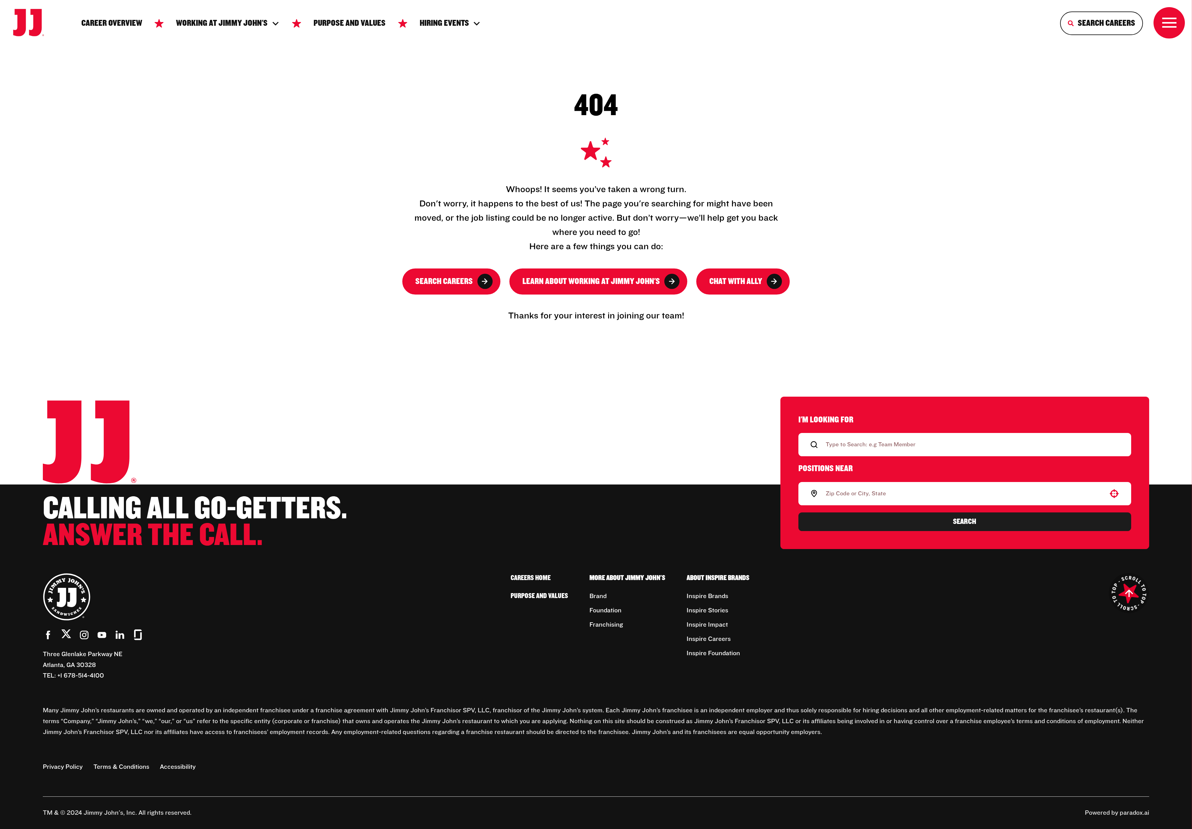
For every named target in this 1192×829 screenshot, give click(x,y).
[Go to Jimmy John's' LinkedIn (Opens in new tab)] (120, 634)
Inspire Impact (707, 625)
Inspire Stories (707, 610)
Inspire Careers (709, 639)
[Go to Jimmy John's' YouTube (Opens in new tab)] (102, 634)
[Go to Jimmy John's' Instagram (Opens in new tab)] (84, 634)
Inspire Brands (707, 596)
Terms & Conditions (121, 767)
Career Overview (111, 23)
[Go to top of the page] (1129, 593)
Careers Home (531, 578)
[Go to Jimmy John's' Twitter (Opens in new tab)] (66, 635)
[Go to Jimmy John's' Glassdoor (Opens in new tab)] (138, 634)
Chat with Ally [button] (735, 281)
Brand (598, 596)
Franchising (606, 625)
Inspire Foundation (713, 653)
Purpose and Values (350, 23)
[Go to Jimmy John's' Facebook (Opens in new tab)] (48, 634)
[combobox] (963, 493)
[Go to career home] (34, 23)
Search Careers (444, 281)
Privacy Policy (63, 767)
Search (964, 521)
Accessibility (178, 767)
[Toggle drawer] (1169, 22)
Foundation (605, 610)
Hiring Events (444, 23)
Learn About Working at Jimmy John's (591, 281)
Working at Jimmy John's (222, 23)
